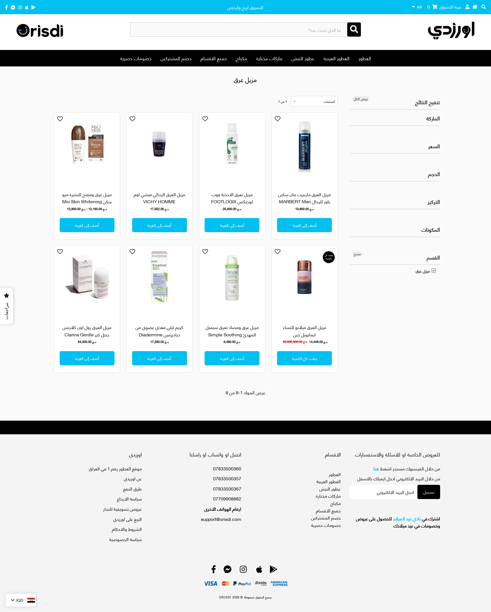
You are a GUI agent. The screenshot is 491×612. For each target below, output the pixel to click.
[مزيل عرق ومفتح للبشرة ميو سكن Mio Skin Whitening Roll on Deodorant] (87, 148)
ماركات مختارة (269, 57)
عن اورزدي (133, 478)
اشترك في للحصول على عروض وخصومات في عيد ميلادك (398, 522)
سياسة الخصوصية (125, 539)
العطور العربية (336, 57)
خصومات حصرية (135, 57)
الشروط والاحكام (127, 529)
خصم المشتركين (176, 57)
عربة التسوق (444, 6)
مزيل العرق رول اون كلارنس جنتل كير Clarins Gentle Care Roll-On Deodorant (87, 334)
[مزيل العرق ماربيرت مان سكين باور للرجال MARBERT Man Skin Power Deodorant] (305, 148)
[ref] (13, 7)
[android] (33, 7)
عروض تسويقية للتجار (122, 508)
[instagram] (20, 7)
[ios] (26, 7)
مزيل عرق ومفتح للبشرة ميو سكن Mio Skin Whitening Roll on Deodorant (87, 201)
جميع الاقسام (214, 57)
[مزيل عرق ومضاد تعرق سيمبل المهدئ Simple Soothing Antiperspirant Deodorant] (232, 281)
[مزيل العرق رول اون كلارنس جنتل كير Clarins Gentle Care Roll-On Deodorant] (87, 281)
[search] (483, 6)
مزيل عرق (423, 271)
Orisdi (225, 597)
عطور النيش (303, 57)
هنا (376, 468)
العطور (365, 57)
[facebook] (6, 7)
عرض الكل (361, 98)
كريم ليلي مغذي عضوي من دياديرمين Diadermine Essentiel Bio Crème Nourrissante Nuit (159, 338)
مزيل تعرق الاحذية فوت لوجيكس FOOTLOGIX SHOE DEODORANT (232, 201)
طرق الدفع (132, 488)
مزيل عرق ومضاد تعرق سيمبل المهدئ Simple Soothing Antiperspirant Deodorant (232, 334)
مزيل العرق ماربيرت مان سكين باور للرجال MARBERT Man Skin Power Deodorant (304, 201)
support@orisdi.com (221, 519)
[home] (474, 6)
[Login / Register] (467, 6)
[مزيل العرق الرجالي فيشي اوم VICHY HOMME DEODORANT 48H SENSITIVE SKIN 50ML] (159, 148)
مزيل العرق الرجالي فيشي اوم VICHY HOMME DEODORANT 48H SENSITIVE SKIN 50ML (159, 205)
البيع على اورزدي (127, 519)
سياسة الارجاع (129, 498)
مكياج (241, 57)
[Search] (354, 29)
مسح (357, 253)
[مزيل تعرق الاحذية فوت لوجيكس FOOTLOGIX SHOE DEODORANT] (232, 148)
